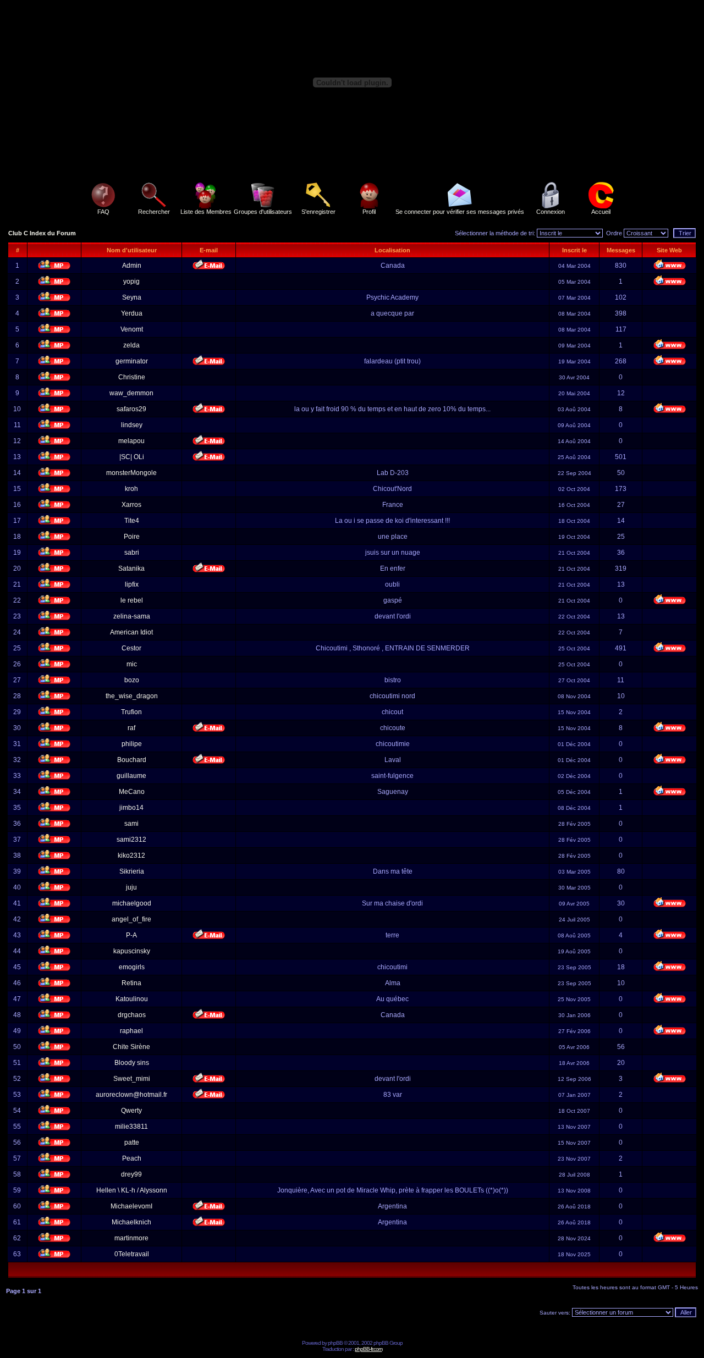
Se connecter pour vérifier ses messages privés (459, 211)
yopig (131, 281)
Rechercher (154, 211)
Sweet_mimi (131, 1079)
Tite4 (131, 521)
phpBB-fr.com (368, 1349)
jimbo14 (131, 808)
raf (131, 728)
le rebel (131, 600)
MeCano (132, 792)
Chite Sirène (131, 1047)
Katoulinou (132, 999)
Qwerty (131, 1110)
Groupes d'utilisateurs (263, 211)
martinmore (131, 1238)
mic (132, 664)
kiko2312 (131, 855)
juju (131, 887)
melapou (131, 441)
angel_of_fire (131, 919)
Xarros (131, 505)
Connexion (550, 211)
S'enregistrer (318, 211)
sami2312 (131, 839)
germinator (132, 361)
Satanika (131, 568)
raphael (131, 1031)
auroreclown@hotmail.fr (131, 1094)
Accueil (600, 211)
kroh (131, 489)
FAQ (103, 211)
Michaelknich (131, 1222)
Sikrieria (131, 871)
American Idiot (131, 632)
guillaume (131, 776)
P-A (131, 935)
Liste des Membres (206, 211)
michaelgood (131, 903)
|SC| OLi (131, 457)
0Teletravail (131, 1254)
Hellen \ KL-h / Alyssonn (131, 1190)
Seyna (131, 297)
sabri (131, 552)
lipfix (132, 584)
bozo (131, 680)
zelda (131, 345)
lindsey (131, 425)
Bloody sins (131, 1063)
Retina (131, 983)
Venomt (131, 329)
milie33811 (131, 1126)
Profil (369, 211)
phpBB (335, 1343)
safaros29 (131, 409)
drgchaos (132, 1015)
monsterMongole (131, 473)
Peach (131, 1158)
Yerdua (131, 313)
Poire (132, 536)
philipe (132, 744)
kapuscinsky (131, 951)
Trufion (131, 712)
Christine (131, 377)
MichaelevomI (131, 1206)
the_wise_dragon (132, 696)
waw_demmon (131, 393)
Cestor (131, 648)
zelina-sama (131, 616)
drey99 (131, 1174)
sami (131, 823)
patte (131, 1142)
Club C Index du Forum (42, 233)
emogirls (132, 967)
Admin (131, 265)
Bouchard (131, 760)
